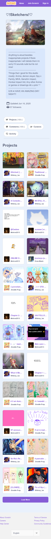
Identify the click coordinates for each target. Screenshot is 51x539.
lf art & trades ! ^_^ (41, 430)
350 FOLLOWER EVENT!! (41, 315)
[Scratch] (11, 3)
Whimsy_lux (15, 175)
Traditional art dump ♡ (41, 172)
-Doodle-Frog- (40, 175)
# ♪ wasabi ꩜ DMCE (41, 401)
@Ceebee (15, 229)
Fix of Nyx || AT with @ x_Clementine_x (41, 487)
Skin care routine (41, 344)
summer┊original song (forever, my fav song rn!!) (41, 229)
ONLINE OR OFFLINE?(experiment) (16, 258)
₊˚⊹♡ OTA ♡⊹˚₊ (41, 286)
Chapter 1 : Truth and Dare (41, 372)
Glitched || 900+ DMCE (16, 172)
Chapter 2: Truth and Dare (16, 315)
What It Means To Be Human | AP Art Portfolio (16, 372)
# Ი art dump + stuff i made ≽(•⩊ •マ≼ (16, 401)
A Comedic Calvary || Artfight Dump (16, 200)
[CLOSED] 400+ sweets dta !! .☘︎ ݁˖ (16, 487)
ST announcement (16, 430)
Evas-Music (39, 261)
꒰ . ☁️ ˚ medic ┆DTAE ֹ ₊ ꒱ (16, 344)
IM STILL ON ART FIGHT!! (41, 200)
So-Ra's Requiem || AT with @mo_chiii (16, 458)
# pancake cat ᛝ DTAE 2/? (41, 458)
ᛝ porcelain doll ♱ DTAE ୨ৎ (16, 286)
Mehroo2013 (15, 232)
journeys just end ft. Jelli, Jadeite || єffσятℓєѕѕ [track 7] (41, 258)
